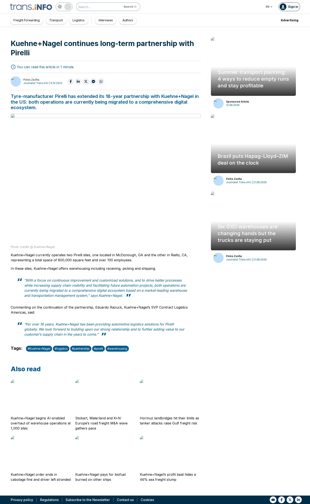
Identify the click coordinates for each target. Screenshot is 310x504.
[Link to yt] (273, 499)
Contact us (125, 500)
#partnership (81, 348)
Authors (128, 20)
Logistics (79, 20)
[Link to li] (298, 499)
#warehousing (117, 348)
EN (267, 6)
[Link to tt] (290, 499)
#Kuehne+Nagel (39, 348)
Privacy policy (22, 500)
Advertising (289, 20)
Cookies (147, 500)
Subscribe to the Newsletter (88, 500)
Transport (56, 20)
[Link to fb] (281, 499)
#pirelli (98, 348)
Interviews (106, 20)
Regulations (49, 500)
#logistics (61, 348)
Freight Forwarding (26, 20)
